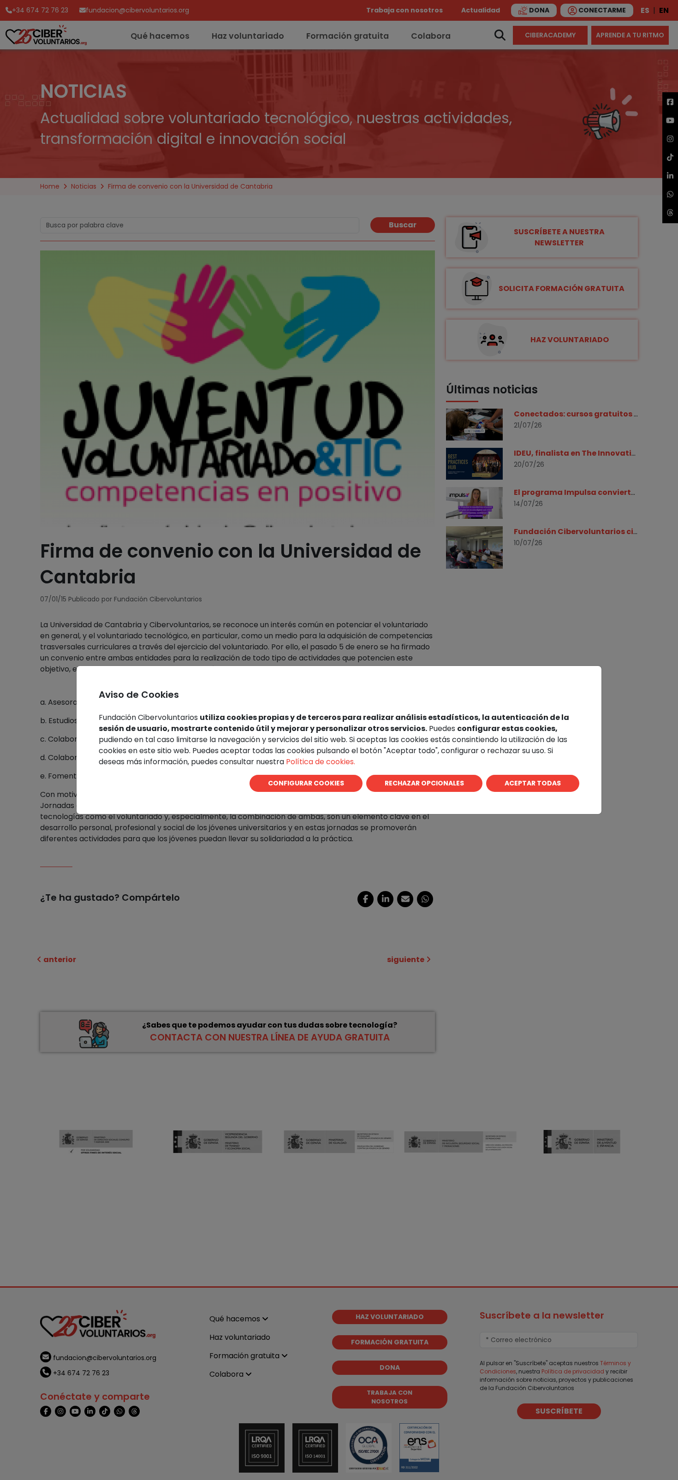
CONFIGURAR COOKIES (306, 783)
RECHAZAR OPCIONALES (424, 783)
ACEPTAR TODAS (533, 783)
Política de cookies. (320, 761)
